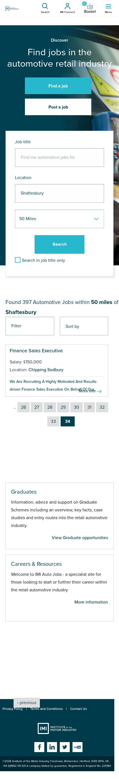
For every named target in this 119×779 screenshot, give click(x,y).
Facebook (39, 747)
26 (23, 407)
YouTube (77, 747)
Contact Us (78, 709)
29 (63, 407)
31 (89, 407)
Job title (23, 142)
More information (91, 602)
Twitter (65, 747)
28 (49, 407)
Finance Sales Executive (36, 351)
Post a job (58, 107)
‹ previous (26, 702)
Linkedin (52, 747)
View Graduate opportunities (80, 538)
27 (36, 407)
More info (87, 391)
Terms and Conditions (46, 709)
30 (76, 407)
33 (53, 421)
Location (23, 177)
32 (102, 407)
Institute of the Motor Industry (57, 728)
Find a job (58, 86)
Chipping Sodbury (46, 370)
